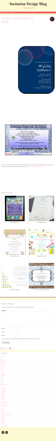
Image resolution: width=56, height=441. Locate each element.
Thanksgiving (3, 419)
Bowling (2, 369)
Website (3, 335)
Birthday (2, 366)
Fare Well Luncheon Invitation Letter (35, 166)
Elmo (2, 386)
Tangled (2, 417)
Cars (2, 371)
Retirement (3, 412)
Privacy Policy (12, 12)
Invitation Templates (5, 401)
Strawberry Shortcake (5, 414)
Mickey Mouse (3, 404)
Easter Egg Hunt (4, 384)
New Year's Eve (4, 406)
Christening (3, 373)
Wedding (2, 423)
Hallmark (2, 393)
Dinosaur (3, 380)
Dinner (2, 377)
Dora (2, 382)
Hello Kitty (3, 397)
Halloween (3, 395)
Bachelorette (3, 362)
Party (2, 408)
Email (2, 332)
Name (3, 328)
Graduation (3, 390)
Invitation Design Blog (28, 3)
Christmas (3, 375)
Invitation (3, 399)
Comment (3, 310)
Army (2, 358)
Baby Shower (3, 360)
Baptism (2, 364)
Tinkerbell (3, 421)
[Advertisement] (28, 34)
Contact (6, 12)
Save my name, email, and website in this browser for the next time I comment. (21, 338)
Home (2, 12)
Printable (2, 410)
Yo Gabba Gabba (4, 425)
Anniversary (3, 355)
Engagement (3, 388)
